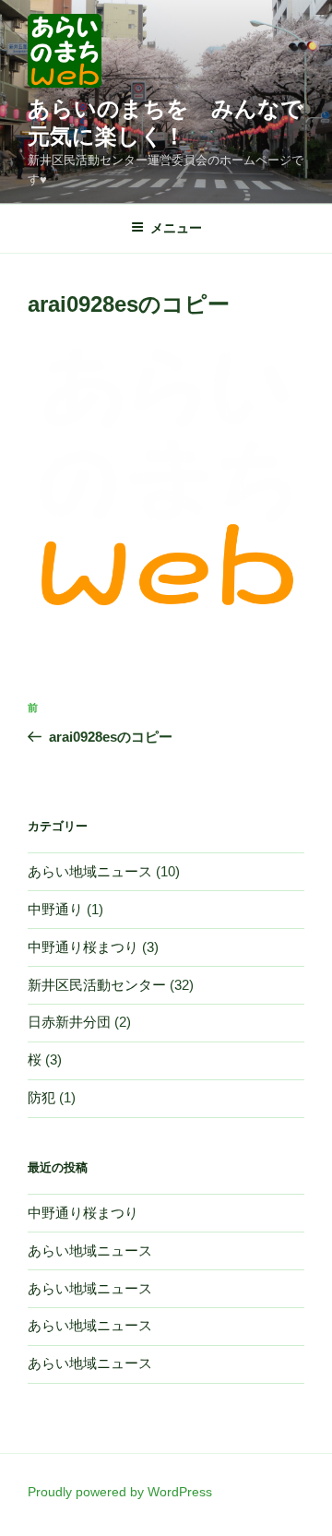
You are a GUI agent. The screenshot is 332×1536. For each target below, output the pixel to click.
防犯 (41, 1097)
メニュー (176, 227)
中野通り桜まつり (83, 947)
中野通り (55, 909)
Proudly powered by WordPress (120, 1491)
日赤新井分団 (69, 1022)
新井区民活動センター (97, 985)
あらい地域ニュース (90, 871)
